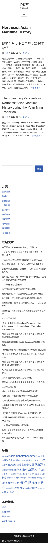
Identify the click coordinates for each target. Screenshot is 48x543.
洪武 (38, 478)
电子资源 (6, 223)
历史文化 (12, 465)
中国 (15, 460)
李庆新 (42, 474)
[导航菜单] (24, 14)
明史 (32, 474)
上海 (42, 456)
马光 (6, 53)
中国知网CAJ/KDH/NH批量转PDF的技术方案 (22, 260)
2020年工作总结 (9, 387)
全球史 (33, 460)
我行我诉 (6, 201)
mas (38, 456)
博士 (38, 460)
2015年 (4, 456)
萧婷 (34, 488)
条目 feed (6, 512)
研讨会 (28, 488)
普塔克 (37, 474)
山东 (24, 469)
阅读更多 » (35, 88)
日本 (22, 474)
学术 (19, 469)
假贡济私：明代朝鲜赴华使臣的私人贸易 (20, 396)
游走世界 (6, 219)
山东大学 (34, 469)
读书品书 (6, 233)
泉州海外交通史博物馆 (28, 478)
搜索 (39, 169)
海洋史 (25, 482)
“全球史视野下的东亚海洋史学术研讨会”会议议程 (24, 349)
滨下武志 (14, 488)
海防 (7, 488)
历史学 (4, 465)
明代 (27, 474)
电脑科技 (6, 228)
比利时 (17, 478)
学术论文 (6, 196)
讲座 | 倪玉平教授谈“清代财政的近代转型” (20, 391)
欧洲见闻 (6, 210)
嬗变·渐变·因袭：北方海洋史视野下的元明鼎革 (22, 264)
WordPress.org (8, 521)
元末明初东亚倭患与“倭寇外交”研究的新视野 (21, 400)
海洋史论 (6, 214)
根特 (4, 477)
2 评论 (26, 117)
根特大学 (10, 478)
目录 (22, 487)
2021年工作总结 (9, 318)
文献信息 (6, 205)
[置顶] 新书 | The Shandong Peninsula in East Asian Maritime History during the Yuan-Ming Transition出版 (21, 326)
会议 (19, 460)
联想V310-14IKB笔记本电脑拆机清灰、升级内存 (23, 382)
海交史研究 (13, 483)
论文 (6, 492)
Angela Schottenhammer (22, 455)
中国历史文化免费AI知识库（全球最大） (20, 247)
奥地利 (14, 470)
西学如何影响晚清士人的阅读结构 (17, 377)
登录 (4, 507)
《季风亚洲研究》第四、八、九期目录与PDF (22, 413)
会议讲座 (6, 191)
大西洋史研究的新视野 (12, 284)
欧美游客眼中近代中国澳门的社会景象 (19, 289)
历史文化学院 (24, 464)
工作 (18, 474)
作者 (23, 460)
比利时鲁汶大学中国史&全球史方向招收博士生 (22, 293)
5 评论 (26, 53)
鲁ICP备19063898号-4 (24, 536)
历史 (43, 460)
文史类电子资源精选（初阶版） (16, 425)
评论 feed (6, 516)
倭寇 (28, 460)
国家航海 (37, 464)
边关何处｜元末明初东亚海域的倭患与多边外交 (23, 298)
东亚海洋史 (7, 460)
